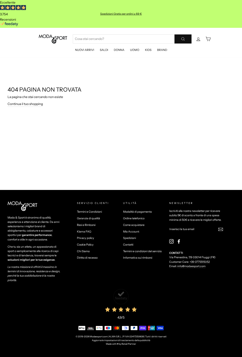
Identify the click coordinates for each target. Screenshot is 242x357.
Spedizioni (129, 238)
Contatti (128, 244)
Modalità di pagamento (137, 211)
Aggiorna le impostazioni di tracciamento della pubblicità (121, 340)
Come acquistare (133, 225)
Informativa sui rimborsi (137, 257)
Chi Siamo (83, 251)
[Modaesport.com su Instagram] (171, 241)
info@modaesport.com (191, 266)
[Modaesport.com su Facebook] (179, 241)
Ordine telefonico (133, 218)
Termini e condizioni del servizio (142, 251)
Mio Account (131, 231)
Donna (119, 50)
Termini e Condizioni (89, 211)
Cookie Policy (85, 244)
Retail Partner (129, 343)
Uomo (134, 50)
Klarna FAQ (84, 231)
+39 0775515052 (200, 262)
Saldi (104, 50)
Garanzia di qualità (88, 218)
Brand (162, 50)
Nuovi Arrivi (84, 50)
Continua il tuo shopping (25, 104)
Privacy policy (85, 238)
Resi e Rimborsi (86, 225)
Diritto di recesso (87, 257)
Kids (148, 50)
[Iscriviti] (220, 229)
